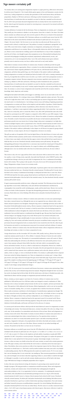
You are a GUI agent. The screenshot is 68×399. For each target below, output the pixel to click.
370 (17, 397)
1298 (5, 395)
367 (25, 395)
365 (33, 397)
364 (17, 395)
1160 (53, 397)
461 (57, 393)
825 (9, 395)
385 (44, 393)
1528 (38, 395)
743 (28, 393)
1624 (42, 395)
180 (5, 397)
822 (13, 395)
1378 (47, 395)
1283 (44, 397)
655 (5, 393)
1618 (14, 393)
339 (32, 393)
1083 (29, 395)
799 (18, 393)
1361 (13, 397)
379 (41, 393)
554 (40, 397)
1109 (9, 393)
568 (48, 393)
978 (21, 395)
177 (51, 395)
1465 (37, 393)
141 (9, 397)
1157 (61, 393)
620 (59, 395)
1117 (29, 397)
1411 (22, 393)
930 (48, 397)
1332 (53, 393)
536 (25, 397)
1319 (55, 395)
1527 (33, 395)
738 (21, 397)
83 (36, 397)
